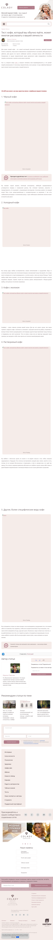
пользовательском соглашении (31, 743)
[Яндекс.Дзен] (50, 814)
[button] (22, 843)
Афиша (7, 772)
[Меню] (4, 24)
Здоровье (8, 764)
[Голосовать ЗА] (36, 660)
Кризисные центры (36, 904)
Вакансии (12, 920)
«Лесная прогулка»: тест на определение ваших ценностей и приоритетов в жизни (43, 713)
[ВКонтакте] (25, 814)
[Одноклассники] (31, 814)
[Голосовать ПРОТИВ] (40, 660)
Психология (9, 760)
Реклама (33, 920)
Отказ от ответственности (38, 900)
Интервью (8, 752)
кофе (16, 62)
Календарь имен (25, 867)
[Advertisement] (26, 80)
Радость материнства (12, 784)
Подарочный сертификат (13, 804)
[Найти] (49, 24)
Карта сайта (34, 906)
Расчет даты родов (26, 857)
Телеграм (30, 654)
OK (17, 937)
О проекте (8, 800)
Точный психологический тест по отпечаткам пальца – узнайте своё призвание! (26, 714)
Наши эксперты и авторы (13, 796)
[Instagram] (37, 814)
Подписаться (48, 40)
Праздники (24, 872)
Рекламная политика (36, 902)
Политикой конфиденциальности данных (42, 888)
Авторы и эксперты (23, 920)
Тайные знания (10, 788)
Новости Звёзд (10, 776)
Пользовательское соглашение (39, 895)
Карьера (7, 780)
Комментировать (11, 741)
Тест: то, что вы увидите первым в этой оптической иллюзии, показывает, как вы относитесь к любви (8, 715)
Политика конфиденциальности (39, 897)
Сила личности (10, 756)
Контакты (4, 920)
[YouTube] (44, 814)
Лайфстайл (8, 768)
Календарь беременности (25, 852)
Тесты (7, 792)
